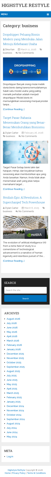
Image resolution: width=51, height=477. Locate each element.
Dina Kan (9, 49)
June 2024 (12, 432)
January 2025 (14, 401)
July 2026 (12, 323)
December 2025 (15, 353)
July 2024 (12, 428)
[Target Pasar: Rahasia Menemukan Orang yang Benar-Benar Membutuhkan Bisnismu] (25, 152)
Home (8, 473)
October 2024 (14, 415)
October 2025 (14, 362)
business (7, 53)
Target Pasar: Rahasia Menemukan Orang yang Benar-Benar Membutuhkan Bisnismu (24, 122)
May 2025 (12, 384)
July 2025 (12, 375)
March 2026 (13, 340)
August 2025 (13, 371)
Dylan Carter (11, 132)
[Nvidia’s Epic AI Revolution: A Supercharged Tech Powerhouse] (25, 227)
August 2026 (13, 319)
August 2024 (13, 423)
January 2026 (14, 349)
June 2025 (12, 380)
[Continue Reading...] (13, 109)
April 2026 (12, 336)
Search (25, 298)
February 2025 (14, 397)
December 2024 (15, 406)
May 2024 (12, 436)
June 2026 (12, 327)
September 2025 (16, 367)
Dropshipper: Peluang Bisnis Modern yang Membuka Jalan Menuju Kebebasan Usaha (23, 39)
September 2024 (16, 419)
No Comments (26, 53)
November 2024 (15, 410)
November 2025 (15, 358)
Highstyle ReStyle (25, 5)
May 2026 (12, 332)
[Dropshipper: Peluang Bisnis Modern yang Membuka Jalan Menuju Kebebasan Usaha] (25, 69)
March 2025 (13, 393)
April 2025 (12, 388)
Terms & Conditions (36, 473)
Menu (4, 14)
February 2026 (14, 345)
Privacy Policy (19, 473)
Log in (10, 456)
